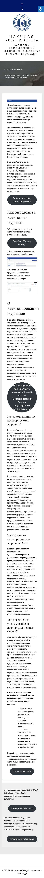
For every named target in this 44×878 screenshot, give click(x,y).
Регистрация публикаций (22, 839)
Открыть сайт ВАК (22, 771)
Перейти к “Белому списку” (22, 243)
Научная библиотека (22, 38)
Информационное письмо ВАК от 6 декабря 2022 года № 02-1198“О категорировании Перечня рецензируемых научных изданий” (22, 397)
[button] (41, 9)
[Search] (22, 9)
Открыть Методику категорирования (22, 200)
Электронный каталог (22, 808)
